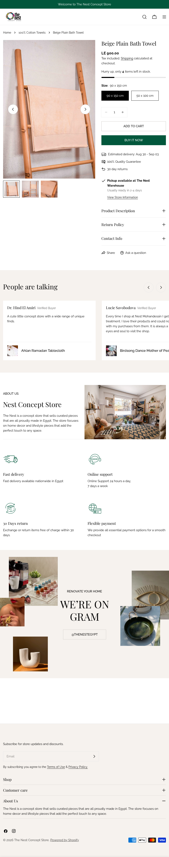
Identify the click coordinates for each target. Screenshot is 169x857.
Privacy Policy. (78, 767)
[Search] (144, 17)
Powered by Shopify (64, 840)
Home (7, 32)
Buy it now (133, 140)
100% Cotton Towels (32, 32)
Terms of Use (56, 767)
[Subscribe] (94, 756)
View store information (122, 197)
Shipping (127, 58)
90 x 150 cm (115, 96)
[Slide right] (85, 109)
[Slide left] (13, 109)
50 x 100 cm (145, 96)
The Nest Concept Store (31, 840)
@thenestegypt (85, 634)
